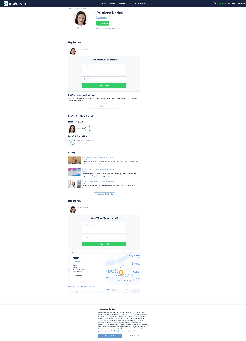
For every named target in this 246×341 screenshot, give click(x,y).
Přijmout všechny (110, 336)
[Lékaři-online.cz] (14, 3)
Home (69, 8)
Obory (129, 3)
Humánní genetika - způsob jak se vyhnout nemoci (99, 169)
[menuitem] (103, 3)
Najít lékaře (112, 3)
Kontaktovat (103, 23)
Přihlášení (231, 3)
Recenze (122, 3)
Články (91, 286)
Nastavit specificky (136, 336)
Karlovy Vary (116, 28)
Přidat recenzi (140, 3)
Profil (78, 286)
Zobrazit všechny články (104, 194)
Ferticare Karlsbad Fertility (85, 140)
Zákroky (103, 3)
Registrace (241, 3)
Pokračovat (104, 86)
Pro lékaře (222, 3)
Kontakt (71, 286)
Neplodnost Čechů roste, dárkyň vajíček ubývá (97, 158)
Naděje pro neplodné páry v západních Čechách (98, 181)
